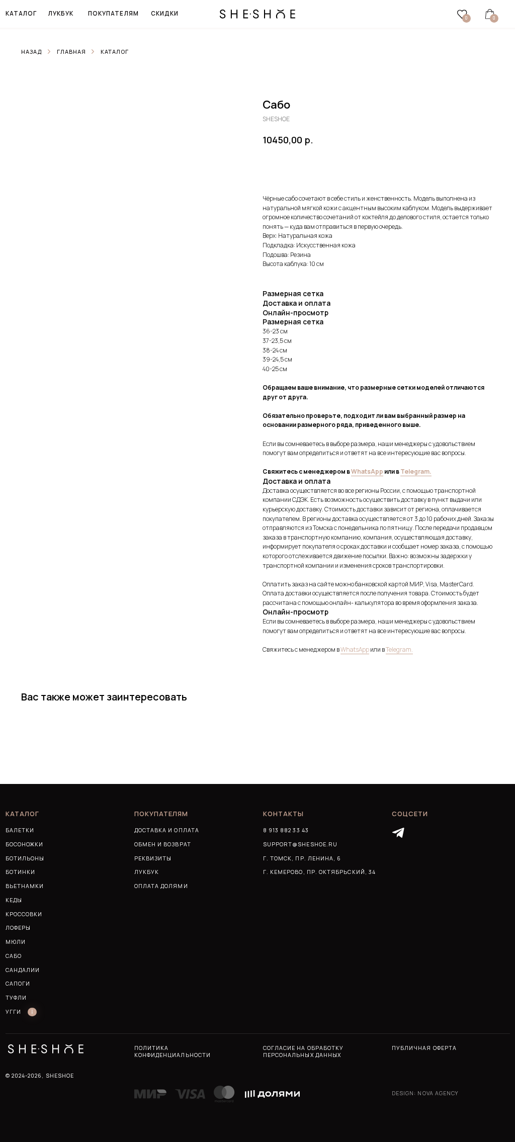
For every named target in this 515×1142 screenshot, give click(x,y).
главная (71, 51)
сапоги (18, 983)
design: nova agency (425, 1093)
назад (31, 51)
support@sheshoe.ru (300, 844)
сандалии (23, 970)
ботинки (20, 871)
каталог (115, 51)
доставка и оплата (166, 830)
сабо (14, 955)
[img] (398, 833)
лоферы (18, 927)
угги (13, 1011)
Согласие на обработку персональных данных (303, 1051)
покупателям (113, 13)
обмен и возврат (162, 844)
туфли (16, 997)
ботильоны (25, 858)
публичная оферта (424, 1047)
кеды (14, 900)
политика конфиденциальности (172, 1051)
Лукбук (146, 871)
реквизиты (153, 858)
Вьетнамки (25, 886)
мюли (16, 941)
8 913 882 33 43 (286, 830)
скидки (165, 13)
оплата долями (161, 886)
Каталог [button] (21, 13)
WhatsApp (367, 471)
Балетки (20, 830)
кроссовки (24, 914)
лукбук (60, 13)
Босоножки (25, 844)
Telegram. (416, 471)
